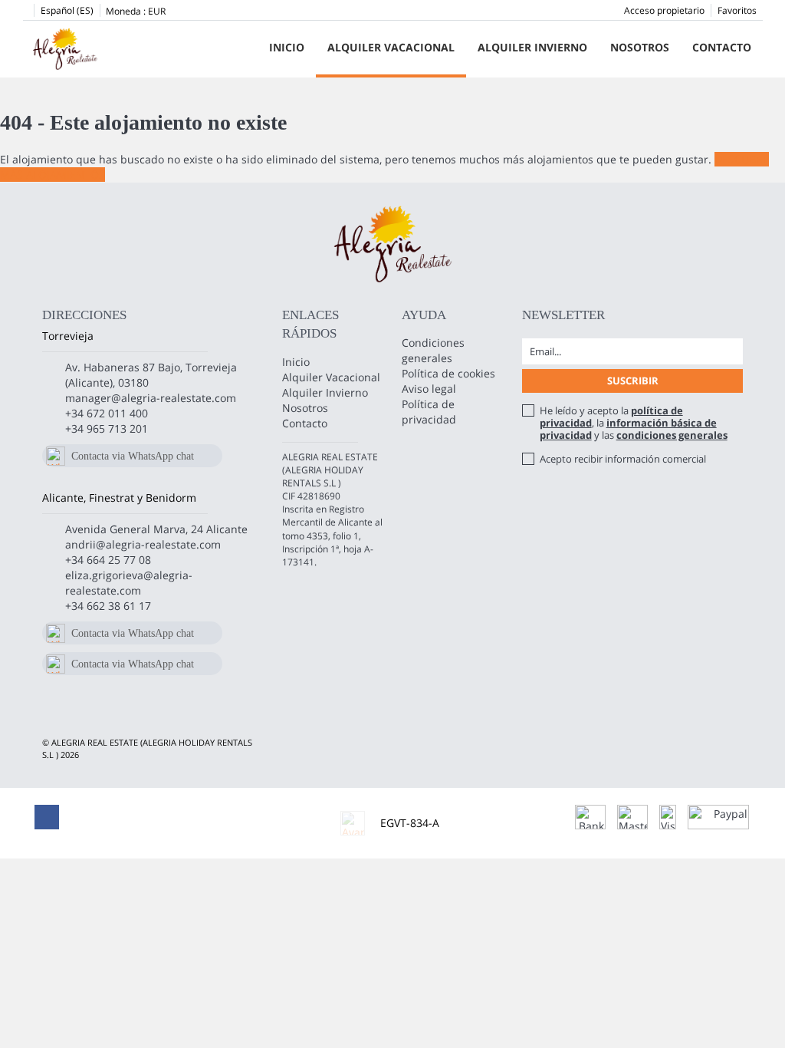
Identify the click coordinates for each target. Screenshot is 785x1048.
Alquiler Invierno (532, 47)
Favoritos (737, 10)
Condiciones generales (433, 350)
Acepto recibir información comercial (623, 459)
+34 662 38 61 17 (108, 605)
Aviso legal (429, 388)
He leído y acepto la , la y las (634, 422)
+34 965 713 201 (106, 428)
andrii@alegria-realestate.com (143, 544)
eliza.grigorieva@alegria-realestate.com (128, 583)
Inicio (286, 47)
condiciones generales (672, 435)
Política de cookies (448, 373)
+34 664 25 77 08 (108, 559)
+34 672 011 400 (106, 413)
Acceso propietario (664, 10)
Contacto (721, 47)
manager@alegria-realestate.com (150, 398)
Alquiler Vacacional (391, 47)
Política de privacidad (429, 412)
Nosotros (639, 47)
